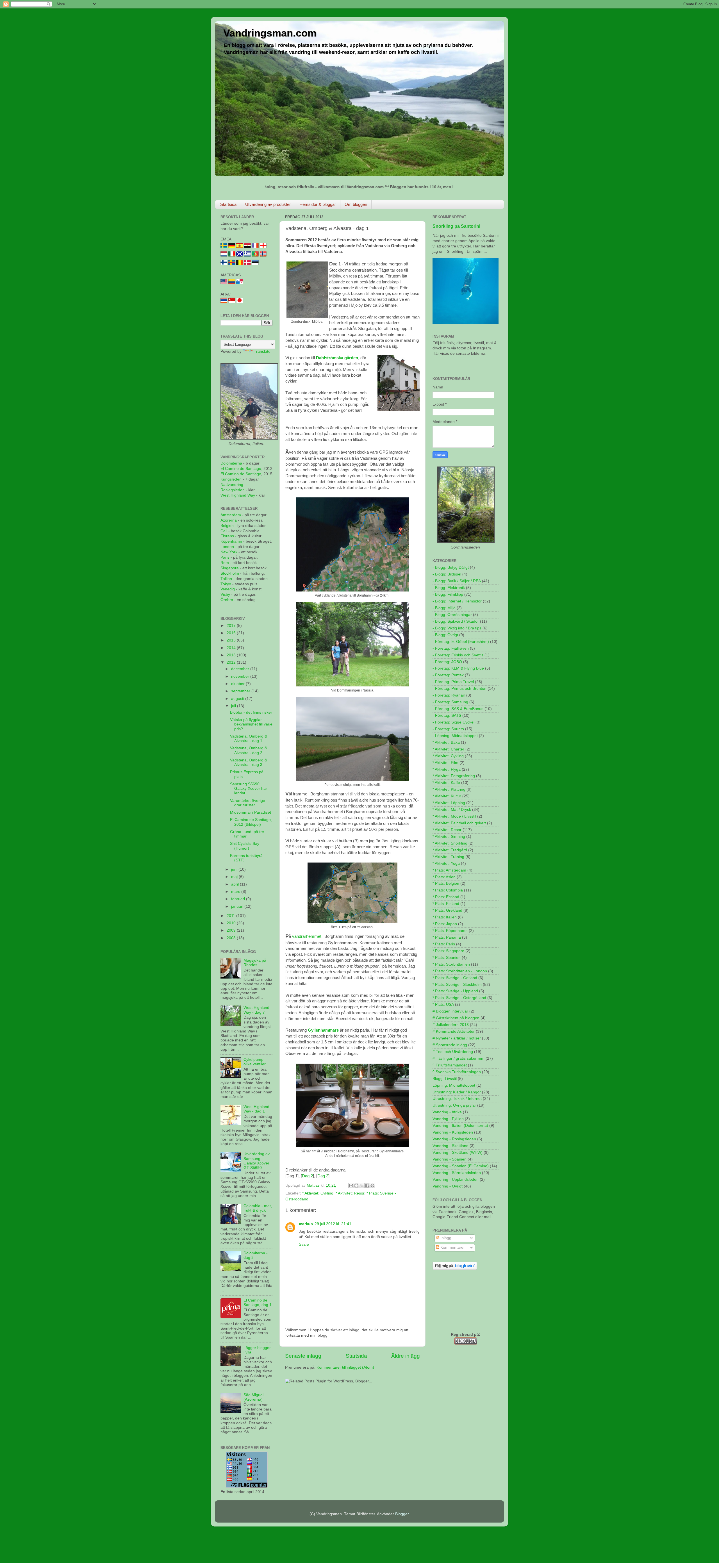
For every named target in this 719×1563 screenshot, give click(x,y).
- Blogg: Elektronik (449, 588)
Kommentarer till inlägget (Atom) (345, 1367)
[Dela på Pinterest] (372, 1185)
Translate (262, 351)
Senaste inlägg (303, 1356)
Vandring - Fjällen (448, 1119)
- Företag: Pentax (448, 675)
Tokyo (225, 584)
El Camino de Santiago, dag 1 (258, 1302)
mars (236, 891)
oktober (238, 684)
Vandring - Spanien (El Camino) (461, 1166)
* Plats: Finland (446, 904)
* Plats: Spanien (447, 957)
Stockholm (229, 573)
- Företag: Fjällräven (451, 648)
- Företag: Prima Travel (453, 682)
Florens (227, 536)
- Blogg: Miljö (444, 608)
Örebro (226, 600)
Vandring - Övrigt (448, 1186)
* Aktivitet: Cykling (317, 1193)
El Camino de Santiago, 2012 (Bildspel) (251, 822)
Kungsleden (231, 479)
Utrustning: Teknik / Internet (457, 1098)
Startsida (228, 204)
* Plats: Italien (445, 917)
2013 (232, 655)
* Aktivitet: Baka (446, 742)
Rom (224, 563)
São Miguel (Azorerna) (253, 1397)
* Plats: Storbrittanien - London (460, 971)
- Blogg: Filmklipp (448, 594)
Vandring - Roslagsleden (454, 1139)
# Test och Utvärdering (453, 1052)
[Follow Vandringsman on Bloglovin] (455, 1268)
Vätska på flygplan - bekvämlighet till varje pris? (251, 724)
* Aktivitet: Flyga (447, 769)
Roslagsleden (232, 490)
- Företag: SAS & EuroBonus (458, 709)
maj (235, 877)
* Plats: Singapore (448, 951)
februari (238, 899)
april (235, 884)
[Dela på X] (362, 1185)
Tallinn (226, 579)
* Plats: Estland (446, 897)
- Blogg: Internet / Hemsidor (457, 601)
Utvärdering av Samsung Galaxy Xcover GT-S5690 (257, 1161)
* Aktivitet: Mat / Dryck (452, 809)
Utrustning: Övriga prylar (454, 1105)
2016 (232, 633)
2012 (232, 662)
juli (234, 706)
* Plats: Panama (447, 937)
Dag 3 (322, 1176)
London (227, 547)
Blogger (402, 1514)
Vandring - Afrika (447, 1112)
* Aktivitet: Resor (350, 1193)
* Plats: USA (443, 1004)
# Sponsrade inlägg (450, 1045)
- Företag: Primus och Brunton (459, 688)
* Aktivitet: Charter (448, 749)
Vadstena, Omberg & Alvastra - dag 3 (248, 762)
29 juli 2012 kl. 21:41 (333, 1224)
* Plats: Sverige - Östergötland (459, 998)
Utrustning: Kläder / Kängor (457, 1092)
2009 (232, 930)
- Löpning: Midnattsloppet (455, 736)
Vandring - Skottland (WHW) (458, 1152)
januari (237, 906)
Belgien (227, 526)
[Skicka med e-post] (351, 1185)
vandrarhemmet (306, 936)
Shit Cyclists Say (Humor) (244, 845)
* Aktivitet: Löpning (449, 803)
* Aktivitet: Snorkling (450, 843)
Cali (223, 531)
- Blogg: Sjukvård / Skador (456, 621)
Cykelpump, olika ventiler (255, 1061)
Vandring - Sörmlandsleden (457, 1173)
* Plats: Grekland (447, 910)
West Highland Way (237, 495)
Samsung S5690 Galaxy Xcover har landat (248, 788)
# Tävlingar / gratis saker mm (458, 1058)
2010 (232, 923)
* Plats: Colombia (448, 890)
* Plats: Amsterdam (449, 870)
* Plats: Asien (444, 877)
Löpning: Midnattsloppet (454, 1085)
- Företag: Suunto (448, 729)
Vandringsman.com (270, 33)
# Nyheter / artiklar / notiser (457, 1038)
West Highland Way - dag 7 (256, 1009)
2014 (232, 648)
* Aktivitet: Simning (449, 836)
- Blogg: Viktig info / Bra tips (457, 628)
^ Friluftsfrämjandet (450, 1065)
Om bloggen (356, 204)
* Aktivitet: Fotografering (454, 776)
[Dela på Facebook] (367, 1185)
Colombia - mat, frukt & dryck (258, 1208)
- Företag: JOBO (447, 662)
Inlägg (445, 1238)
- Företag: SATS (447, 715)
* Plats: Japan (445, 924)
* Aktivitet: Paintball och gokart (459, 823)
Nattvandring (231, 485)
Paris (224, 557)
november (240, 676)
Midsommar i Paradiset (250, 812)
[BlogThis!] (356, 1185)
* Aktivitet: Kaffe (446, 783)
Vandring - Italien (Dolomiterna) (460, 1125)
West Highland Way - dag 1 (256, 1109)
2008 (232, 938)
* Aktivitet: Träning (448, 857)
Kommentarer (452, 1247)
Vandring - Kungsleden (453, 1132)
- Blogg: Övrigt (445, 635)
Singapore (229, 568)
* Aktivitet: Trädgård (450, 850)
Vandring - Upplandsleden (456, 1179)
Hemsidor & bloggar (317, 204)
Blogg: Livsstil (445, 1079)
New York (228, 552)
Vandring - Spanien (450, 1159)
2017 (232, 626)
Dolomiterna (231, 463)
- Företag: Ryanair (449, 695)
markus (306, 1224)
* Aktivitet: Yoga (446, 863)
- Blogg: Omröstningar (452, 615)
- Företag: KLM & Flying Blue (458, 668)
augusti (238, 699)
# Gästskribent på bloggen (456, 1018)
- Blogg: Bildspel (447, 574)
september (241, 691)
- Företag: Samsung (450, 702)
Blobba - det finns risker (251, 712)
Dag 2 (307, 1176)
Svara (304, 1244)
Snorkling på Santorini (456, 226)
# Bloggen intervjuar (450, 1011)
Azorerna (228, 520)
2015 (232, 640)
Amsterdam (230, 515)
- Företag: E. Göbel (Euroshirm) (461, 642)
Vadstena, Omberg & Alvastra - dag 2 (248, 750)
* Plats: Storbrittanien (451, 964)
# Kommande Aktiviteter (454, 1031)
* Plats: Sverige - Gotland (455, 978)
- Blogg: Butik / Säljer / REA (457, 581)
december (240, 669)
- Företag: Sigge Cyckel (453, 722)
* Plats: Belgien (446, 883)
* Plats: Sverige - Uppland (455, 991)
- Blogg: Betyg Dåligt (451, 567)
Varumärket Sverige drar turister (247, 802)
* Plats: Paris (444, 944)
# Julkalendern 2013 (451, 1025)
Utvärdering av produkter (268, 204)
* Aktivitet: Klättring (449, 789)
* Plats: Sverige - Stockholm (457, 984)
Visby (225, 594)
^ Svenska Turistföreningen (457, 1072)
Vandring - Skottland (450, 1146)
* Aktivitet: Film (445, 763)
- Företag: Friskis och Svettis (458, 655)
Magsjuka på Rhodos (255, 962)
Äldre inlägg (405, 1356)
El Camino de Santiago (240, 469)
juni (234, 869)
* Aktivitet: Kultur (447, 796)
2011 (231, 916)
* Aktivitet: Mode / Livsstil (454, 816)
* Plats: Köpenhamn (450, 931)
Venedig (227, 589)
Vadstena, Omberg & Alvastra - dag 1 (248, 738)
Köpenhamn (231, 541)
